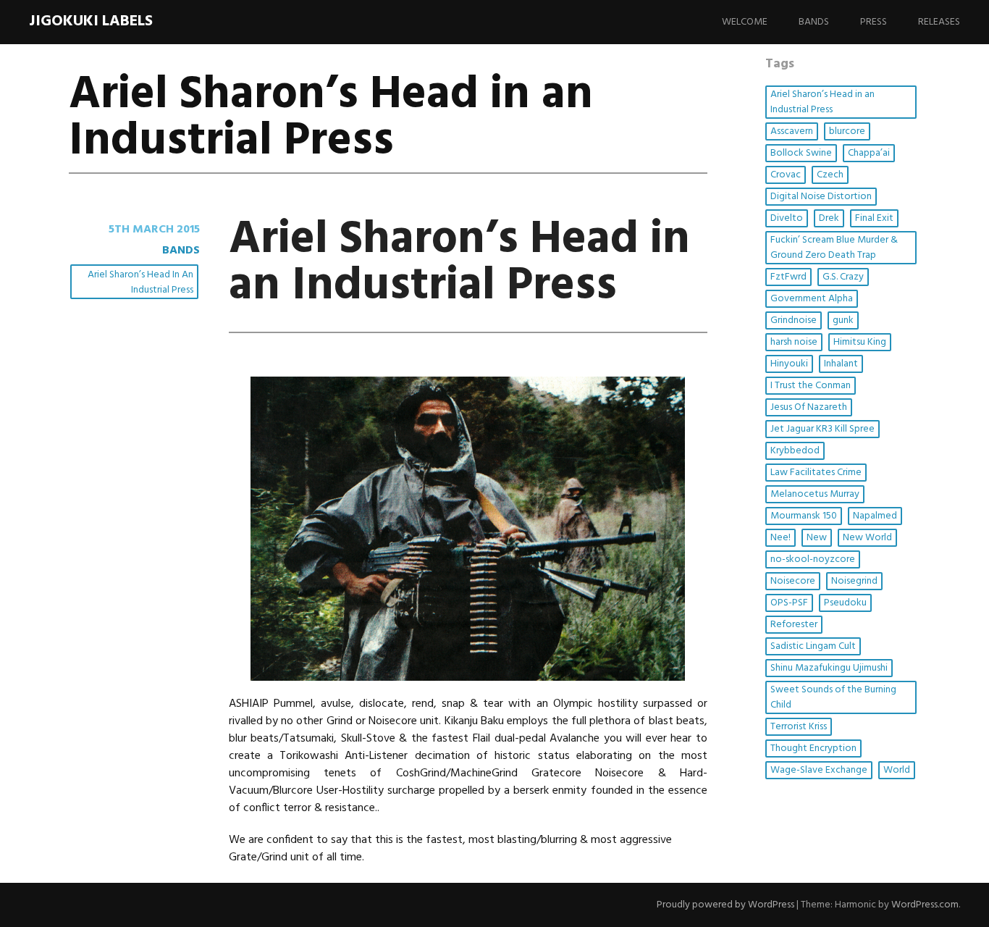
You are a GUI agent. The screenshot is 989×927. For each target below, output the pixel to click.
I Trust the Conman (810, 385)
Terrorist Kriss (798, 726)
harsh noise (793, 342)
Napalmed (875, 516)
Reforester (793, 624)
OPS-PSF (789, 603)
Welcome (744, 22)
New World (867, 537)
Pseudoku (845, 603)
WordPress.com (925, 905)
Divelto (786, 218)
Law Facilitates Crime (816, 472)
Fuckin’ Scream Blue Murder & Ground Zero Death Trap (834, 248)
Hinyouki (789, 364)
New (817, 537)
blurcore (847, 131)
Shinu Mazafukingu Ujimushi (829, 668)
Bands (814, 22)
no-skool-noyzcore (812, 559)
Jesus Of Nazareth (808, 407)
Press (873, 22)
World (896, 770)
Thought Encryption (813, 748)
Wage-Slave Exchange (818, 770)
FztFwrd (788, 277)
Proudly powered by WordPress (725, 905)
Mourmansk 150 (803, 516)
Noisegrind (854, 581)
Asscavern (791, 131)
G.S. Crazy (843, 277)
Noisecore (792, 581)
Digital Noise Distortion (821, 196)
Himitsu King (859, 342)
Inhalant (841, 364)
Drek (829, 218)
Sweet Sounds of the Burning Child (833, 697)
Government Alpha (811, 298)
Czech (830, 175)
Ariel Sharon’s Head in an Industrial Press (140, 282)
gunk (843, 320)
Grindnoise (793, 320)
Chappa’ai (869, 153)
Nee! (780, 537)
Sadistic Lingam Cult (813, 646)
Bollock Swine (801, 153)
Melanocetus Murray (814, 494)
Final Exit (874, 218)
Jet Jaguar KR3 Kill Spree (822, 429)
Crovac (785, 175)
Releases (939, 22)
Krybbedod (795, 450)
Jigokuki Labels (91, 21)
